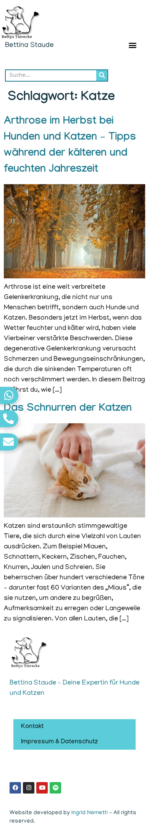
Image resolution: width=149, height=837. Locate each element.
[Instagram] (28, 788)
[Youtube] (42, 788)
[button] (132, 45)
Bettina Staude (29, 46)
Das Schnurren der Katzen (68, 409)
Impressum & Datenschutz (59, 742)
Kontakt (32, 726)
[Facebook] (15, 788)
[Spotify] (55, 788)
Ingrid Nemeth (89, 813)
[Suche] (101, 75)
